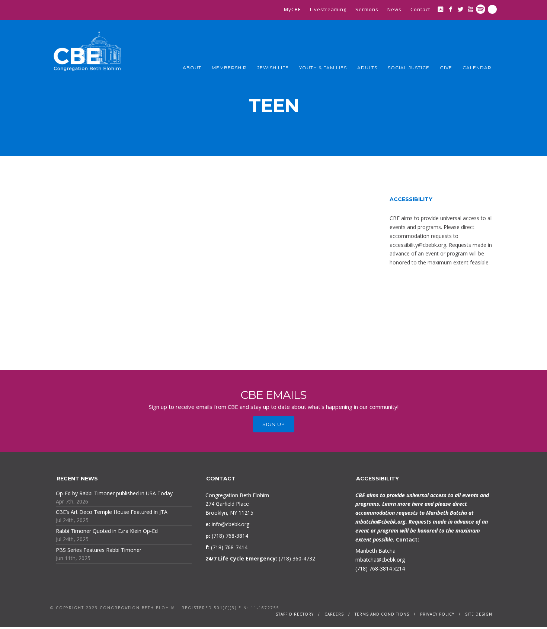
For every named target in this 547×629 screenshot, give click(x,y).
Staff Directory (295, 614)
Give (446, 67)
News (394, 9)
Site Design (478, 614)
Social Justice (408, 67)
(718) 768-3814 (373, 568)
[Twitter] (460, 9)
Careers (334, 614)
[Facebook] (450, 9)
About (192, 67)
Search (492, 9)
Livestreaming (328, 9)
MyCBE (292, 9)
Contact (420, 9)
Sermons (366, 9)
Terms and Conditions (382, 614)
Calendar (477, 67)
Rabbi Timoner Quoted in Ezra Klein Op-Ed (107, 530)
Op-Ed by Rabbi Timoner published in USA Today (114, 493)
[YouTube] (470, 9)
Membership (229, 67)
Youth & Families (323, 67)
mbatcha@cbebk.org (380, 521)
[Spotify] (480, 9)
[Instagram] (440, 9)
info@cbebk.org (230, 524)
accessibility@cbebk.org (418, 244)
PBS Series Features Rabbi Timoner (98, 549)
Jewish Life (273, 67)
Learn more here (402, 503)
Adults (367, 67)
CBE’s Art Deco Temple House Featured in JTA (111, 511)
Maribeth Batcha (375, 550)
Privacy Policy (437, 614)
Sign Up (273, 424)
